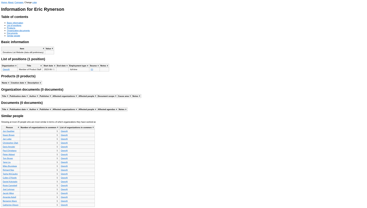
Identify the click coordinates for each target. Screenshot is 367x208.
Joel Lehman (8, 189)
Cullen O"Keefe (10, 178)
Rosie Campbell (10, 185)
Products (11, 28)
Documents (12, 33)
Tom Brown (8, 158)
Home (4, 2)
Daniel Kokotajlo (10, 181)
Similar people (13, 35)
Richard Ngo (8, 170)
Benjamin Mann (10, 201)
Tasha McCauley (10, 174)
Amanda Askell (9, 197)
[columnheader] (23, 48)
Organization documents (18, 30)
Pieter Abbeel (9, 154)
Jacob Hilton (8, 193)
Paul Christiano (9, 150)
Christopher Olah (10, 143)
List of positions (14, 25)
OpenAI (6, 69)
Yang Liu (7, 162)
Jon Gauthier (8, 131)
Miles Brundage (10, 166)
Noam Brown (8, 135)
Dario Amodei (9, 147)
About (10, 2)
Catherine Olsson (10, 205)
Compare (18, 2)
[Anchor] (30, 16)
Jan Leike (7, 139)
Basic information (15, 23)
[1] (92, 69)
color (34, 2)
